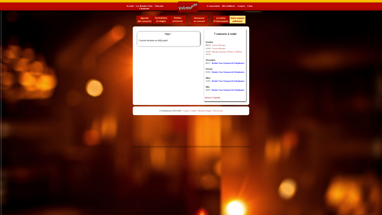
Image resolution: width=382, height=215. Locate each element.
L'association (213, 6)
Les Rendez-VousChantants (144, 7)
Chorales (159, 6)
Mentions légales (205, 111)
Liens (250, 6)
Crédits (194, 111)
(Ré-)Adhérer (228, 6)
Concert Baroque (219, 45)
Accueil (130, 6)
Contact (241, 6)
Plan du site (218, 111)
